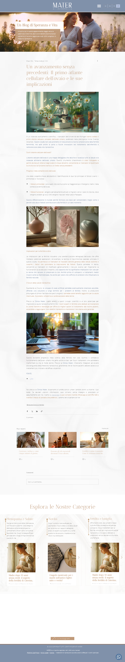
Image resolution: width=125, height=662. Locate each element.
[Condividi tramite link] (42, 411)
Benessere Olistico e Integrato (35, 405)
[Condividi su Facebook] (27, 411)
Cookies (52, 652)
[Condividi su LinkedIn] (37, 411)
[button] (99, 6)
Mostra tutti (105, 428)
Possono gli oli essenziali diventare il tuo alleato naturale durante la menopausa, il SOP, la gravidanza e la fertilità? (60, 452)
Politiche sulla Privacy (33, 652)
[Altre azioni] (97, 61)
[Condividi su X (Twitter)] (32, 411)
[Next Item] (38, 557)
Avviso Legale (44, 652)
